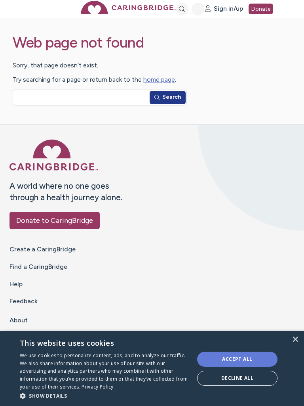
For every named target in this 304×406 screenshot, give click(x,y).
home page (159, 79)
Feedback (24, 301)
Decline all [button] (237, 378)
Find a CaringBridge (38, 266)
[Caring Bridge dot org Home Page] (128, 12)
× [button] (295, 340)
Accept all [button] (237, 359)
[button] (104, 395)
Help (16, 284)
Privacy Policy (97, 386)
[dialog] (152, 368)
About (19, 320)
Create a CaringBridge (43, 249)
